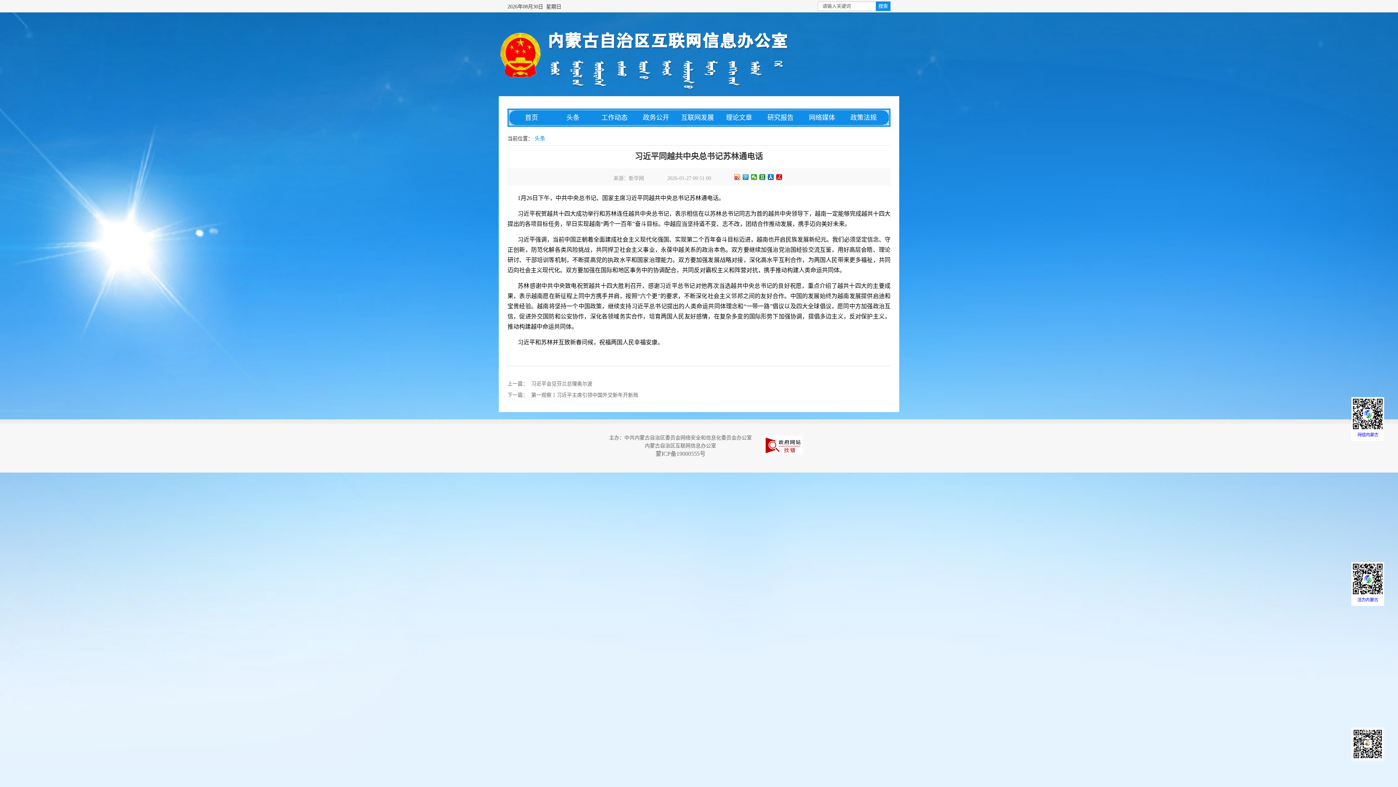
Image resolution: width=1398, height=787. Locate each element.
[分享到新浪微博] (737, 177)
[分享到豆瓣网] (762, 177)
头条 (573, 117)
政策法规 (863, 117)
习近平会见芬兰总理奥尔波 (561, 384)
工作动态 (614, 117)
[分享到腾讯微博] (746, 177)
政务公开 (656, 117)
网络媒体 (822, 117)
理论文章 (739, 117)
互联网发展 (697, 117)
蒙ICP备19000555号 (681, 454)
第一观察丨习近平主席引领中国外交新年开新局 (584, 395)
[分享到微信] (754, 177)
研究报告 (780, 117)
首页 (531, 117)
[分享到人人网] (771, 177)
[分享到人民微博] (779, 177)
